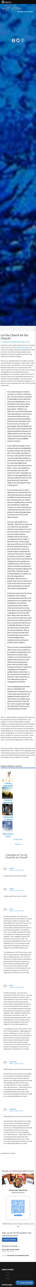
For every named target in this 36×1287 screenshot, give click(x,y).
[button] (3, 2)
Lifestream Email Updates (9, 1240)
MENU (8, 2)
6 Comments (5, 342)
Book (7, 1275)
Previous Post (18, 839)
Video (8, 1278)
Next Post (18, 844)
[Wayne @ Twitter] (18, 40)
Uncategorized (15, 342)
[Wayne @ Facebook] (13, 40)
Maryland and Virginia (21, 347)
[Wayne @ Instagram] (22, 40)
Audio (8, 1273)
